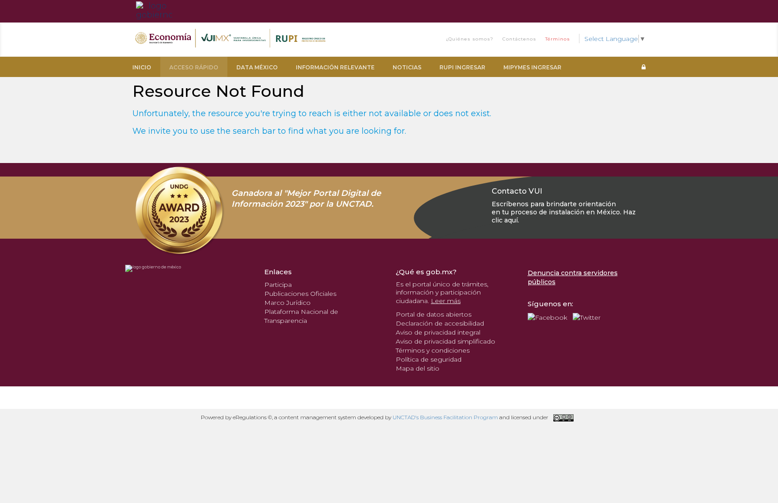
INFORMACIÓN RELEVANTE (335, 67)
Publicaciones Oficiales (300, 294)
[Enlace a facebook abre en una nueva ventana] (547, 317)
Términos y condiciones (433, 350)
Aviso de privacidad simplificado (445, 341)
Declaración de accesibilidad (440, 323)
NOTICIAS (407, 67)
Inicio (141, 67)
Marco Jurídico (287, 303)
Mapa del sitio (417, 368)
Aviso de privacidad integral (438, 332)
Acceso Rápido (193, 67)
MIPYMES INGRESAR (532, 67)
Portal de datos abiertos (433, 314)
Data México (257, 67)
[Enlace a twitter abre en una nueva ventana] (587, 317)
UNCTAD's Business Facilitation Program (445, 417)
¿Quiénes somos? (469, 39)
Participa (278, 285)
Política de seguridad (428, 359)
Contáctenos (519, 39)
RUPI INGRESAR (462, 67)
